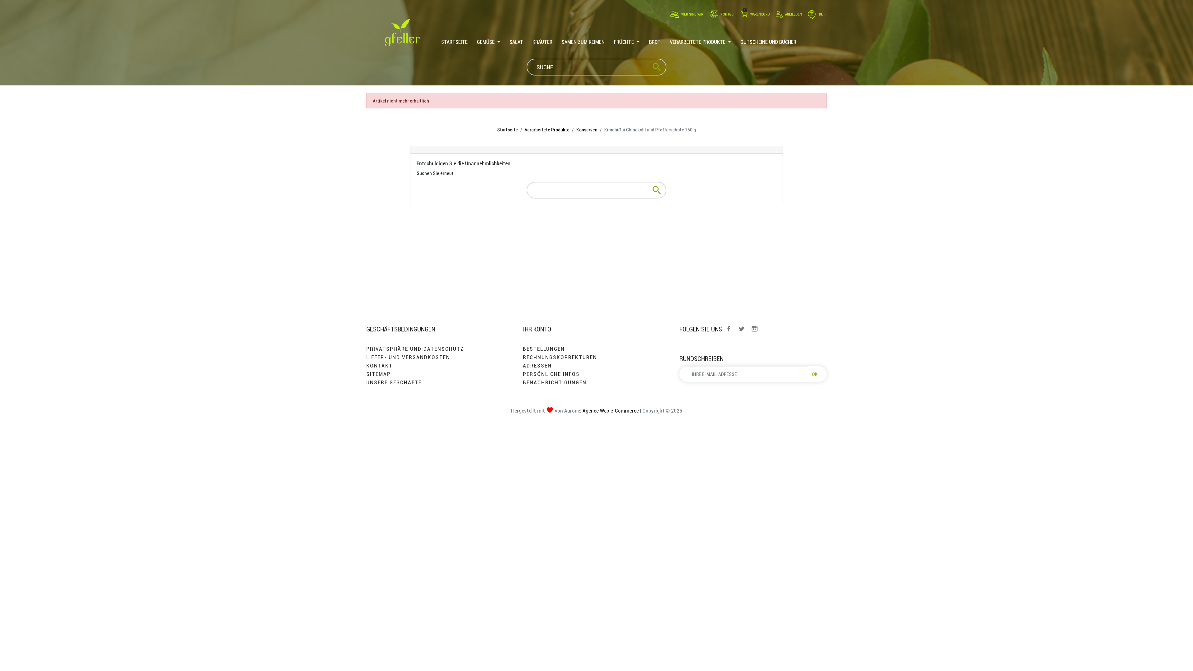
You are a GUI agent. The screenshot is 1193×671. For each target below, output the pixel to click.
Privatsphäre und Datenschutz (415, 348)
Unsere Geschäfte (394, 382)
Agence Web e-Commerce (610, 410)
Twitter (742, 329)
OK (815, 374)
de (821, 14)
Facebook (728, 329)
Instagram (755, 329)
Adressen (537, 365)
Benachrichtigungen (555, 382)
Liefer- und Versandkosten (408, 357)
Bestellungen (544, 348)
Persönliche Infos (551, 373)
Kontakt (379, 365)
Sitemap (378, 373)
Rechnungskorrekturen (560, 357)
